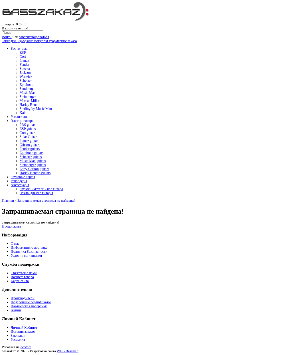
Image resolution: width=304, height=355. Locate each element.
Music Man (28, 92)
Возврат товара (22, 277)
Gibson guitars (30, 145)
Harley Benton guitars (35, 173)
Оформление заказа (62, 41)
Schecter (26, 80)
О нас (15, 243)
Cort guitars (28, 133)
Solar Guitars (29, 137)
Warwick (26, 76)
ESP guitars (28, 129)
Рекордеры (19, 181)
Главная (8, 200)
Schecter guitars (31, 157)
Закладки (18, 335)
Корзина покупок (34, 41)
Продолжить (11, 226)
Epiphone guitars (31, 153)
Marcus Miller (29, 101)
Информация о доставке (29, 247)
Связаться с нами (24, 273)
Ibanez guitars (29, 141)
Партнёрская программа (29, 306)
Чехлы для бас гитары (36, 193)
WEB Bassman (67, 351)
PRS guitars (28, 125)
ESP (23, 52)
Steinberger (28, 96)
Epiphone (26, 84)
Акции (16, 310)
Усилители (19, 117)
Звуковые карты (23, 177)
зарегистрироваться (34, 37)
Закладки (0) (11, 41)
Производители (22, 298)
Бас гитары (19, 48)
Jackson (25, 72)
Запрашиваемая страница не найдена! (46, 200)
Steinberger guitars (33, 165)
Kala (23, 113)
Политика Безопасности (29, 251)
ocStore (25, 347)
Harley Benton (30, 105)
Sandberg (26, 88)
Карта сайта (20, 281)
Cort (23, 56)
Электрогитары (22, 121)
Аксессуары (20, 185)
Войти (7, 37)
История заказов (23, 331)
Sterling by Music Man (36, 109)
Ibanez (24, 60)
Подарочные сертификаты (31, 302)
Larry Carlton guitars (34, 169)
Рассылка (18, 339)
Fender (24, 64)
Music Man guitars (33, 161)
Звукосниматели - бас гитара (41, 189)
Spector (25, 68)
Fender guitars (30, 149)
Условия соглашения (26, 255)
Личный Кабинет (24, 327)
